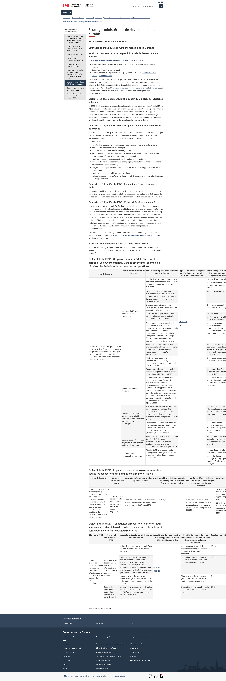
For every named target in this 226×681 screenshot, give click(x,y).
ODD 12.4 (157, 571)
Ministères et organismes (104, 637)
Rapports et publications (94, 18)
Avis (111, 676)
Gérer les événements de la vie (140, 660)
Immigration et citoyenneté (72, 648)
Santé (64, 665)
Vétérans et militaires (137, 652)
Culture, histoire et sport (104, 652)
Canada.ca (66, 18)
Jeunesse (133, 656)
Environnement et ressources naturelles (109, 644)
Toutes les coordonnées (71, 637)
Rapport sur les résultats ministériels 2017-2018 (134, 235)
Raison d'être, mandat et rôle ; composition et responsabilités (75, 96)
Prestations (66, 660)
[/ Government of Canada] (78, 5)
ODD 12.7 (183, 322)
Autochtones (134, 648)
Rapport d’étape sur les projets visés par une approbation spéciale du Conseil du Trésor (75, 39)
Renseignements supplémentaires (90, 22)
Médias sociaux (68, 676)
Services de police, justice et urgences (108, 656)
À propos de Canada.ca (99, 676)
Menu (67, 12)
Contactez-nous (68, 623)
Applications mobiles (82, 676)
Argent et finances (102, 669)
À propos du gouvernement (139, 637)
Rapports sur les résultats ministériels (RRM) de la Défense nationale (127, 18)
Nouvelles (99, 623)
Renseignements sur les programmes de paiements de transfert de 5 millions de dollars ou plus (75, 74)
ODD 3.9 (156, 567)
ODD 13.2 (183, 325)
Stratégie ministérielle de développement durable (75, 83)
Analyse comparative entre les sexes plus (74, 65)
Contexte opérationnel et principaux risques (75, 89)
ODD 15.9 (162, 500)
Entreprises (66, 656)
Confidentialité (120, 676)
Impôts (65, 669)
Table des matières (70, 22)
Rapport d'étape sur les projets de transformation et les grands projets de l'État (75, 57)
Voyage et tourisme (69, 652)
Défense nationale (78, 18)
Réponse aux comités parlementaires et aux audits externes (74, 48)
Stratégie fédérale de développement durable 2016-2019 (114, 60)
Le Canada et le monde (103, 665)
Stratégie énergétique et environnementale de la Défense (133, 88)
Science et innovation (137, 644)
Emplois (132, 623)
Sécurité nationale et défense (106, 648)
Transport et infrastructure (105, 660)
